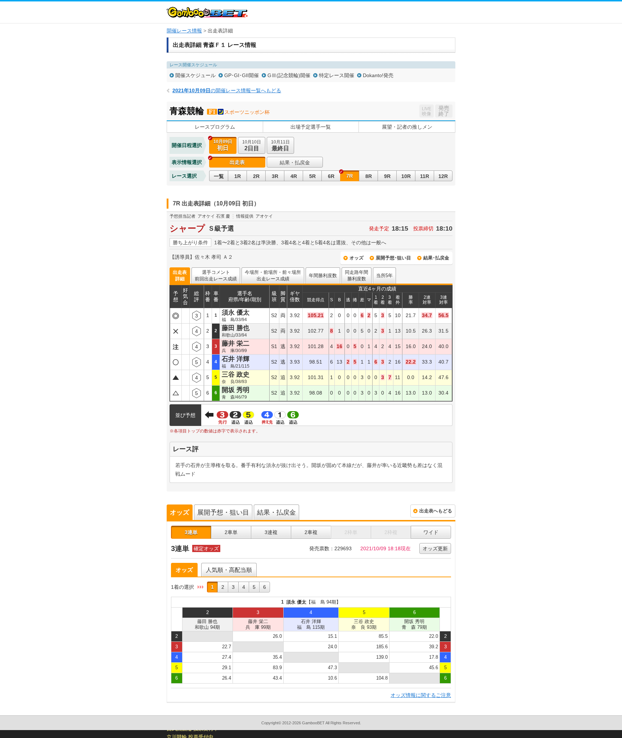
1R (237, 176)
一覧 (219, 176)
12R (443, 176)
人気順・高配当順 (229, 570)
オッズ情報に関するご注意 (421, 695)
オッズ (357, 258)
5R (312, 176)
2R (256, 176)
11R (424, 176)
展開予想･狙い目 (393, 258)
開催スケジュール (195, 75)
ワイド (430, 532)
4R (293, 176)
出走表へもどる (435, 511)
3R (275, 176)
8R (368, 176)
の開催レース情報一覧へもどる (226, 90)
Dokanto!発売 (378, 75)
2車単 (231, 532)
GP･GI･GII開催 (241, 75)
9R (387, 176)
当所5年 (384, 275)
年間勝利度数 (323, 275)
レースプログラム (215, 127)
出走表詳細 (180, 275)
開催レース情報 (184, 31)
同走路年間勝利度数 (356, 275)
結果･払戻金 (436, 258)
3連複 (271, 532)
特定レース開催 (336, 75)
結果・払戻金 (295, 162)
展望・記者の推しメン (407, 127)
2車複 (311, 532)
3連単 (191, 532)
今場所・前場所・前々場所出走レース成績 (273, 275)
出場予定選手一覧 (310, 127)
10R (406, 176)
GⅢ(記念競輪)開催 (288, 75)
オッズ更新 (435, 548)
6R (331, 176)
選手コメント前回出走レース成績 (216, 275)
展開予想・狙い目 (223, 512)
